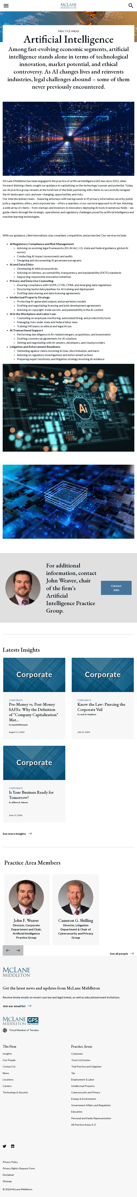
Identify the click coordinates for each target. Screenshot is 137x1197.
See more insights (17, 833)
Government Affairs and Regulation (91, 1105)
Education (76, 1111)
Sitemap (7, 1181)
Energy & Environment (83, 1098)
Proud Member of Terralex (24, 1030)
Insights (7, 1053)
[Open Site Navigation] (6, 5)
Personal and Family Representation (91, 1118)
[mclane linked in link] (12, 1146)
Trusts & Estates (80, 1060)
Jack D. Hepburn (88, 714)
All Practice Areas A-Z (83, 1124)
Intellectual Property (83, 1085)
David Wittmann (20, 724)
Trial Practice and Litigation (86, 1066)
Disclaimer (8, 1174)
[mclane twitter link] (4, 1146)
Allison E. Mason (20, 802)
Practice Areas (81, 1046)
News (6, 1073)
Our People (9, 1060)
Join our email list (17, 1006)
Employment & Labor (82, 1079)
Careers (7, 1085)
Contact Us (9, 1066)
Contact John (116, 588)
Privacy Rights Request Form (19, 1168)
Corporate (16, 700)
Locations (8, 1079)
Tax (73, 1073)
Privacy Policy (10, 1161)
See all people (122, 953)
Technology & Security (15, 1092)
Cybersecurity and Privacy (85, 1092)
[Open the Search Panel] (131, 5)
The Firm (9, 1046)
